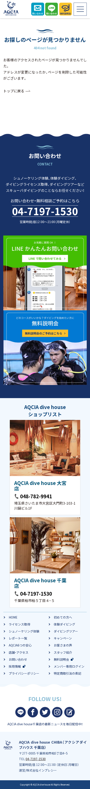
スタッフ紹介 (63, 652)
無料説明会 (61, 659)
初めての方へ (63, 617)
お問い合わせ (18, 659)
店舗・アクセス (18, 652)
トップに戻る (13, 90)
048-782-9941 (36, 496)
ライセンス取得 (19, 624)
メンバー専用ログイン (69, 666)
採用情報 (15, 666)
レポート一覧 (18, 638)
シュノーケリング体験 (24, 631)
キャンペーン (63, 638)
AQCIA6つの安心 (20, 645)
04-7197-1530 (45, 211)
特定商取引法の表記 (67, 673)
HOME (13, 617)
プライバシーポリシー (24, 673)
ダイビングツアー (66, 631)
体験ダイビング (64, 624)
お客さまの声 (63, 645)
